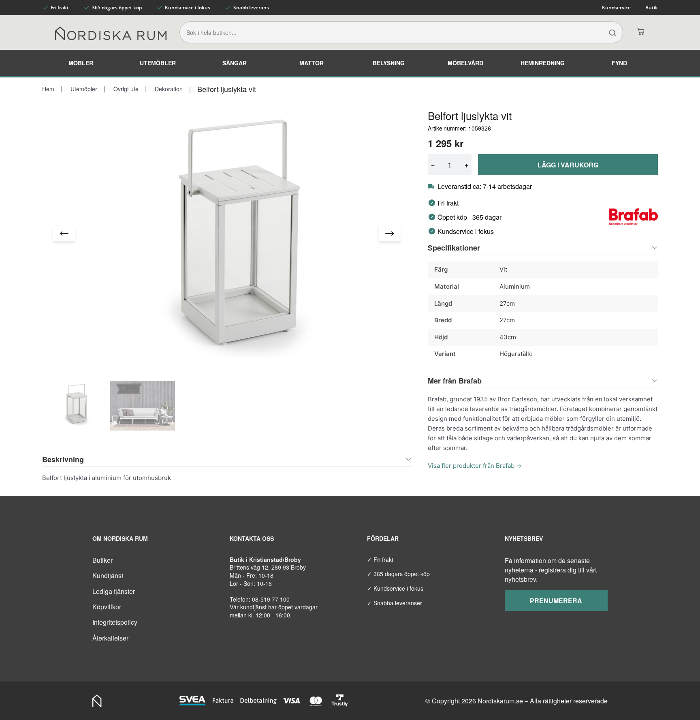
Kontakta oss (252, 538)
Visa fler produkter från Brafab (471, 465)
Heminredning (543, 63)
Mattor (311, 63)
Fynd (619, 63)
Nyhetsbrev (524, 538)
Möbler (80, 63)
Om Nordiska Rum (120, 538)
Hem (48, 89)
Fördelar (383, 538)
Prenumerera (556, 600)
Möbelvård (465, 63)
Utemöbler (158, 63)
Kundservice (616, 7)
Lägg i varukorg (568, 164)
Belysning (389, 63)
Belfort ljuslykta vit (226, 89)
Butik (651, 7)
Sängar (234, 63)
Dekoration (168, 89)
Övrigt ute (125, 89)
